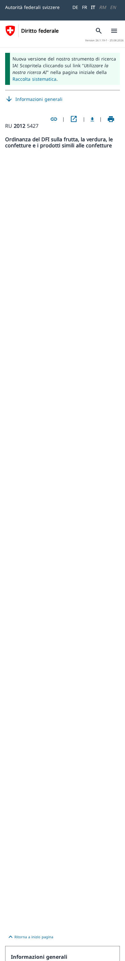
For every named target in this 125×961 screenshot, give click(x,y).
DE (75, 7)
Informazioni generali (34, 99)
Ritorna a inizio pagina (30, 937)
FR (84, 7)
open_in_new (74, 119)
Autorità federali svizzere (32, 7)
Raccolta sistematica (34, 79)
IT (93, 7)
